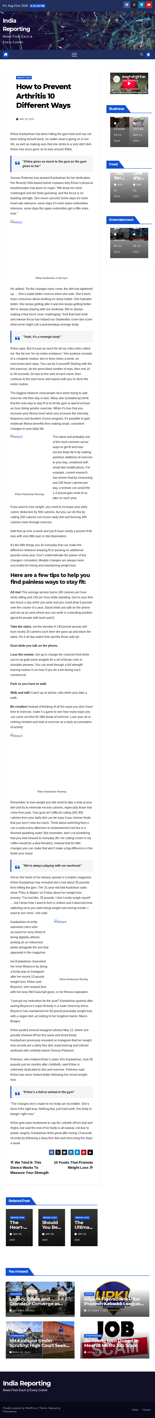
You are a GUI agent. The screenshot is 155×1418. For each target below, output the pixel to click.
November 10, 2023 (119, 246)
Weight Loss (24, 77)
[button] (141, 54)
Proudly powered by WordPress (20, 1408)
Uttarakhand (18, 1336)
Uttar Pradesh (93, 1336)
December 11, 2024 (138, 135)
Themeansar (9, 1411)
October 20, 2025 (24, 1310)
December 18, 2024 (119, 135)
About (135, 1409)
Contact (146, 1409)
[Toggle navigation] (74, 54)
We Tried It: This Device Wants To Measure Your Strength (29, 1167)
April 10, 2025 (96, 1352)
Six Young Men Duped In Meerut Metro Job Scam (111, 1343)
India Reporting (27, 1383)
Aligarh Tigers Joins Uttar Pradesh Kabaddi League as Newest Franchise (112, 1303)
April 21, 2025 (21, 1352)
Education (16, 1294)
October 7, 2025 (98, 1310)
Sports (89, 1294)
